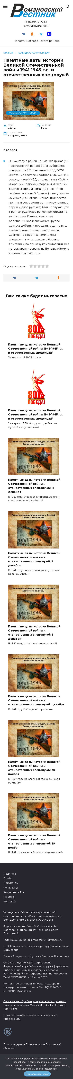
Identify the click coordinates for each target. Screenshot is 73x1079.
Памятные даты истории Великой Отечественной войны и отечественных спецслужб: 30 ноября (34, 768)
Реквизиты (10, 887)
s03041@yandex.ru (37, 25)
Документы (10, 882)
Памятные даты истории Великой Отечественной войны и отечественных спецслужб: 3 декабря (34, 632)
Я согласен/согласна (37, 1074)
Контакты (9, 901)
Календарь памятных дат (23, 113)
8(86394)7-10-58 (36, 21)
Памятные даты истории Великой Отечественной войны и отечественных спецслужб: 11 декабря (34, 486)
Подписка (9, 873)
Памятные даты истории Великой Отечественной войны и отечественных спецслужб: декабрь (36, 700)
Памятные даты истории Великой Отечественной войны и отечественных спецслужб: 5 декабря (34, 559)
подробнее (19, 1062)
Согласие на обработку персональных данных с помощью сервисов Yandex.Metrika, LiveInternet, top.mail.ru (34, 1005)
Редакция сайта (13, 892)
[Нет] (68, 1066)
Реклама (8, 896)
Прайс (7, 878)
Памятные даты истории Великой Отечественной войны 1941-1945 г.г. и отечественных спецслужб (35, 348)
